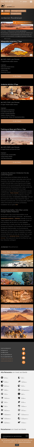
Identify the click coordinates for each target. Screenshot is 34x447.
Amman (3, 238)
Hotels (7, 11)
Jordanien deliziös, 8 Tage (9, 84)
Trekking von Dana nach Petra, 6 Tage (13, 129)
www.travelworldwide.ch (7, 361)
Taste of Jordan (14, 193)
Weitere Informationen (24, 442)
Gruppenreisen (15, 13)
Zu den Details (17, 76)
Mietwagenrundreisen (18, 11)
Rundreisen (5, 13)
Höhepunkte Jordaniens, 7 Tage (11, 41)
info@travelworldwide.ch (7, 358)
